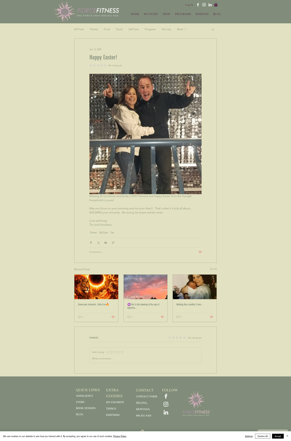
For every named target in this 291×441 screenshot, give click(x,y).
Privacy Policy (119, 436)
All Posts (79, 29)
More (180, 29)
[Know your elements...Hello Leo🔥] (96, 287)
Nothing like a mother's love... (189, 304)
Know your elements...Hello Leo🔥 (93, 304)
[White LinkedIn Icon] (210, 4)
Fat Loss (166, 29)
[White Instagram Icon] (204, 4)
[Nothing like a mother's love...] (195, 287)
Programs (150, 29)
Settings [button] (249, 436)
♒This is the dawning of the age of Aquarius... (143, 306)
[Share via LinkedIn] (105, 242)
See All (213, 268)
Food (107, 29)
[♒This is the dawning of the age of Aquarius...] (145, 287)
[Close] (287, 436)
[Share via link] (113, 242)
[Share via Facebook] (90, 242)
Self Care (134, 29)
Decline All (263, 436)
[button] (216, 4)
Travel (119, 29)
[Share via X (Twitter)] (98, 242)
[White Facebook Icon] (198, 4)
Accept (278, 436)
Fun (112, 232)
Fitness (94, 29)
